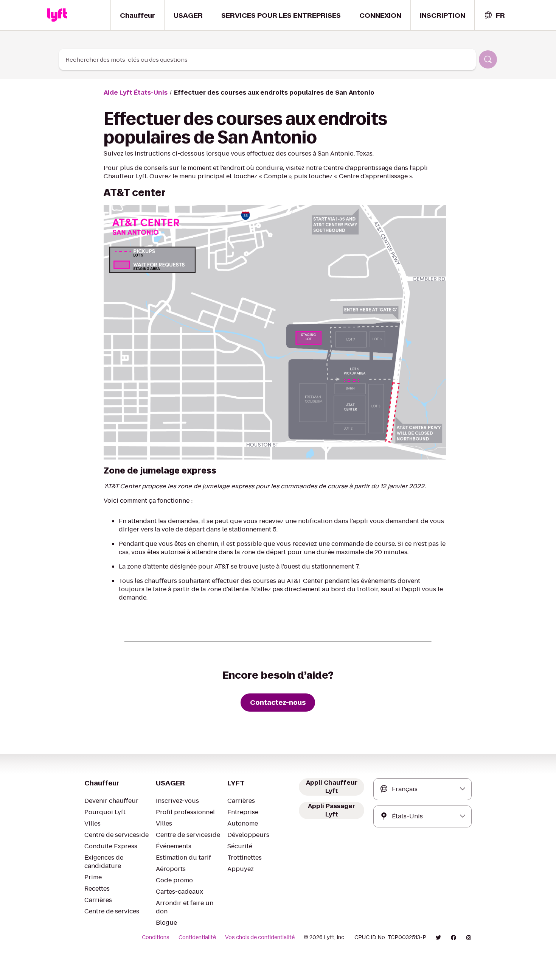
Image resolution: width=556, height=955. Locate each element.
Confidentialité (197, 937)
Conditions (155, 937)
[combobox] (494, 15)
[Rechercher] (488, 59)
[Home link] (57, 15)
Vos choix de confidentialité (260, 937)
